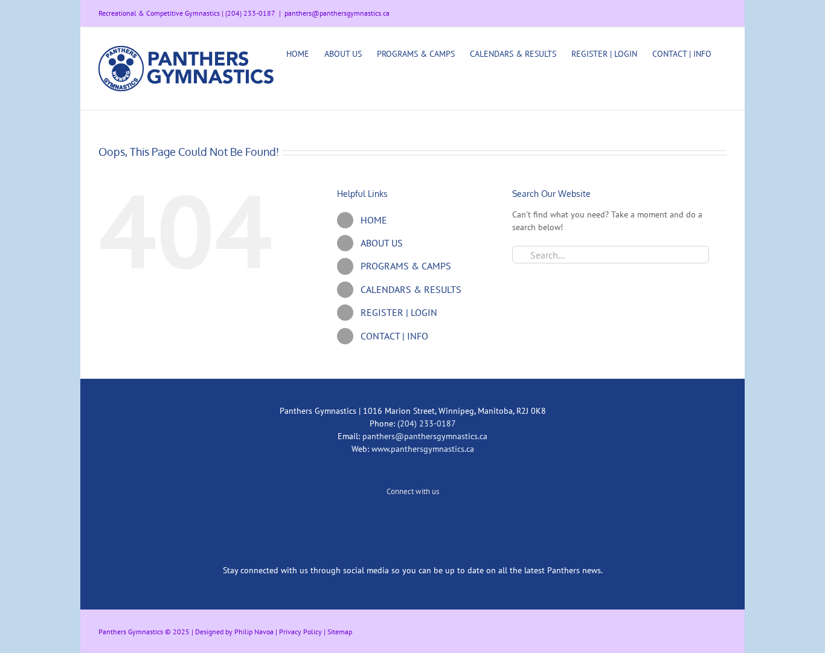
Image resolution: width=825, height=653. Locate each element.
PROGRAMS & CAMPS (406, 266)
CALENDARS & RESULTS (411, 289)
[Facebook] (428, 521)
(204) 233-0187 (426, 423)
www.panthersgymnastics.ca (422, 448)
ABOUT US (382, 243)
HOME (374, 220)
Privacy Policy (300, 631)
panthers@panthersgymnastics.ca (337, 13)
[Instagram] (412, 521)
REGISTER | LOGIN (399, 312)
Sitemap (339, 631)
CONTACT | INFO (394, 336)
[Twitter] (396, 521)
